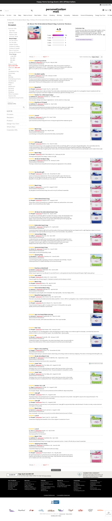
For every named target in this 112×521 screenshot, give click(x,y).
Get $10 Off (12, 474)
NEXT (45, 57)
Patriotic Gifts (13, 34)
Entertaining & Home (14, 79)
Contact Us (27, 482)
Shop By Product (12, 485)
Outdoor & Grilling (14, 46)
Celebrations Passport (30, 488)
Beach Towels (13, 32)
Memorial (11, 90)
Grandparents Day (13, 71)
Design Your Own (100, 15)
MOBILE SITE (54, 515)
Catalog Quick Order (30, 489)
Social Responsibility (79, 485)
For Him (9, 15)
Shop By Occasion (13, 482)
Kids (15, 15)
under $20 (13, 56)
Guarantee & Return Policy (48, 486)
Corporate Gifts (12, 130)
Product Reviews (12, 489)
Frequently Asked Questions (45, 488)
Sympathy (67, 15)
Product (10, 120)
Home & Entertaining (87, 15)
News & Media (77, 488)
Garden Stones (13, 44)
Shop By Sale (11, 486)
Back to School (28, 15)
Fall (9, 69)
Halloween (75, 15)
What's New (11, 127)
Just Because (12, 81)
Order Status (27, 485)
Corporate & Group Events (15, 98)
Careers (76, 486)
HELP (59, 515)
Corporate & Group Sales (64, 485)
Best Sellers (37, 15)
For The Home (13, 40)
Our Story (59, 482)
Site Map (10, 488)
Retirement (11, 86)
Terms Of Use (44, 490)
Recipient (10, 117)
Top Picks (12, 30)
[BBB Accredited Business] (54, 503)
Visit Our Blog (60, 484)
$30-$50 (12, 60)
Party (9, 84)
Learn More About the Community (92, 476)
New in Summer (14, 50)
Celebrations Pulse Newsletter (95, 483)
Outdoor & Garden (14, 48)
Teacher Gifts (12, 96)
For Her (2, 15)
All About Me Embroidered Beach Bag (41, 24)
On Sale (110, 15)
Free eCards (93, 488)
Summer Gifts (12, 28)
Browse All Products (15, 52)
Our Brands (77, 484)
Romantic (11, 88)
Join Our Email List (29, 484)
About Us (76, 482)
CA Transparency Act (79, 490)
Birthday (59, 15)
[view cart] (110, 10)
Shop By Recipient (13, 484)
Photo (45, 15)
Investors (76, 489)
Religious (11, 82)
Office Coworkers (13, 94)
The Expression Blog (95, 489)
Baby (19, 15)
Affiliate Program (28, 486)
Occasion (12, 25)
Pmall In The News (62, 486)
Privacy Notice (47, 475)
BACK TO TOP (55, 470)
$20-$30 (12, 58)
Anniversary (11, 73)
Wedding (52, 15)
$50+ (11, 62)
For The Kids (12, 42)
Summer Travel (13, 36)
